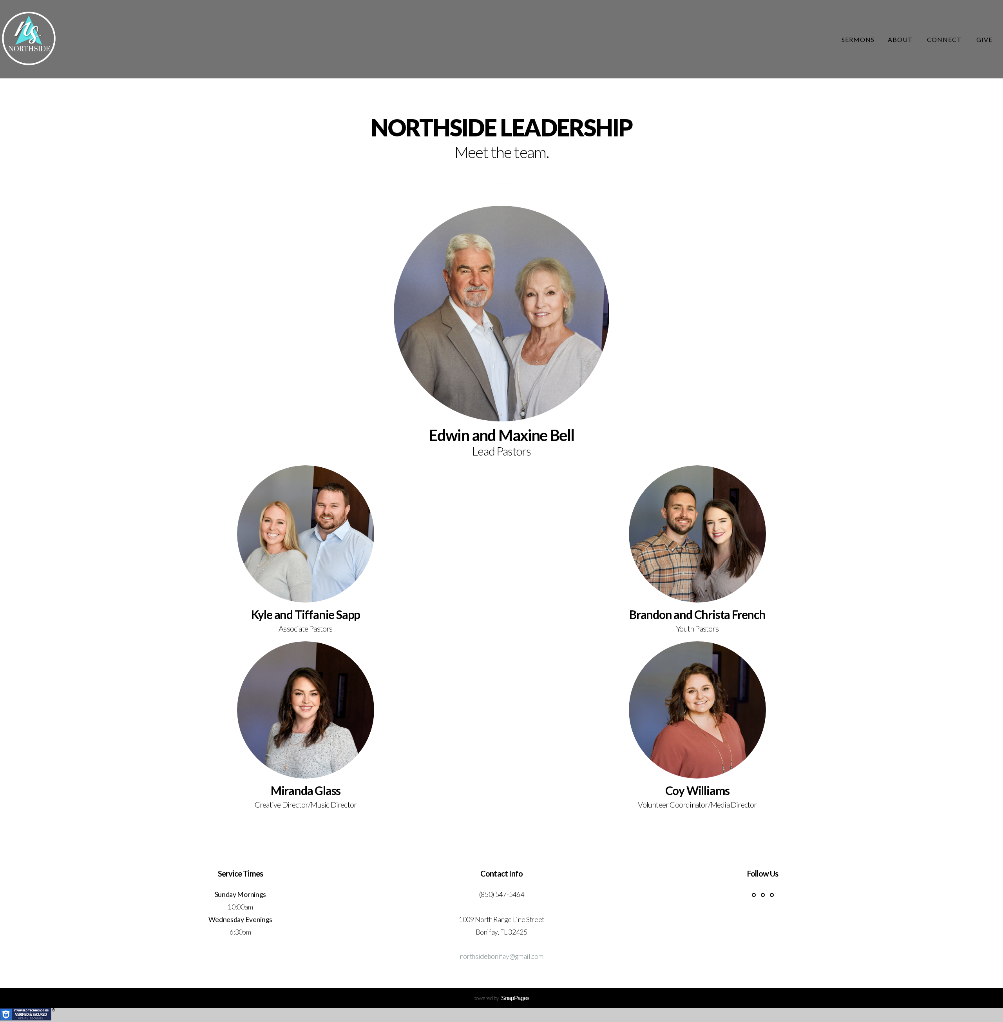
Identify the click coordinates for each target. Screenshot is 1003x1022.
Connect (945, 39)
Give (984, 39)
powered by (501, 998)
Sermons (858, 39)
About (901, 39)
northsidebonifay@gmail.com (501, 956)
